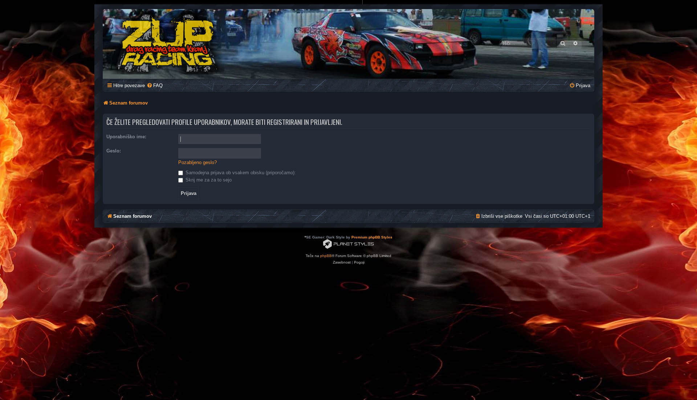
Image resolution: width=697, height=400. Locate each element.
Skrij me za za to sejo (208, 180)
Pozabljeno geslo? (197, 162)
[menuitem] (155, 85)
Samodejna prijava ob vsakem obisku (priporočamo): (240, 172)
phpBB (326, 256)
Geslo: (113, 151)
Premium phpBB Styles (371, 237)
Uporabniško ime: (126, 136)
